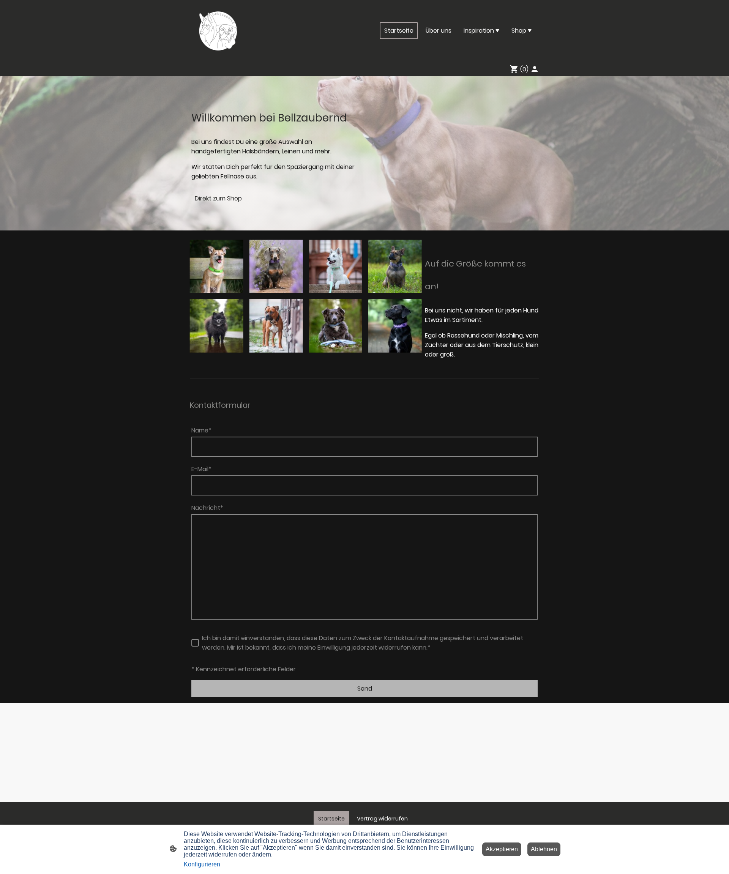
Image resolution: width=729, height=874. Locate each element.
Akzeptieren (502, 849)
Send (364, 688)
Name (201, 430)
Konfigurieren (202, 864)
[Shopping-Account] (534, 69)
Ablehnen (544, 849)
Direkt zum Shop (218, 198)
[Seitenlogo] (218, 30)
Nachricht (207, 507)
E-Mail (201, 469)
